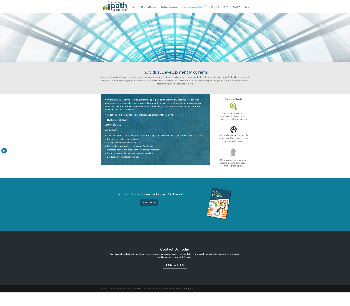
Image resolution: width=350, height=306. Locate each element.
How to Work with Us (219, 7)
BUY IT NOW (149, 202)
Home (134, 7)
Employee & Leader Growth (193, 7)
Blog (247, 7)
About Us (236, 7)
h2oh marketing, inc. (183, 289)
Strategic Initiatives (169, 7)
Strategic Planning (148, 7)
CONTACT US (175, 265)
